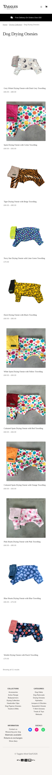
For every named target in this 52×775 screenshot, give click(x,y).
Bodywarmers (13, 698)
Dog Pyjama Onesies (13, 706)
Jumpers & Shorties (38, 703)
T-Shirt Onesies (39, 709)
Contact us (13, 729)
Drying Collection (15, 25)
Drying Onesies (39, 698)
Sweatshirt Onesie (39, 706)
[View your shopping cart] (47, 7)
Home (5, 25)
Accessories (13, 692)
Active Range (13, 695)
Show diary (13, 741)
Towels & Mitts (13, 709)
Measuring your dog (13, 732)
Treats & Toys (39, 711)
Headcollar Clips (13, 703)
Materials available (13, 735)
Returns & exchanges (13, 738)
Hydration (39, 700)
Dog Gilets (39, 692)
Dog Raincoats (39, 695)
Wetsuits (39, 714)
